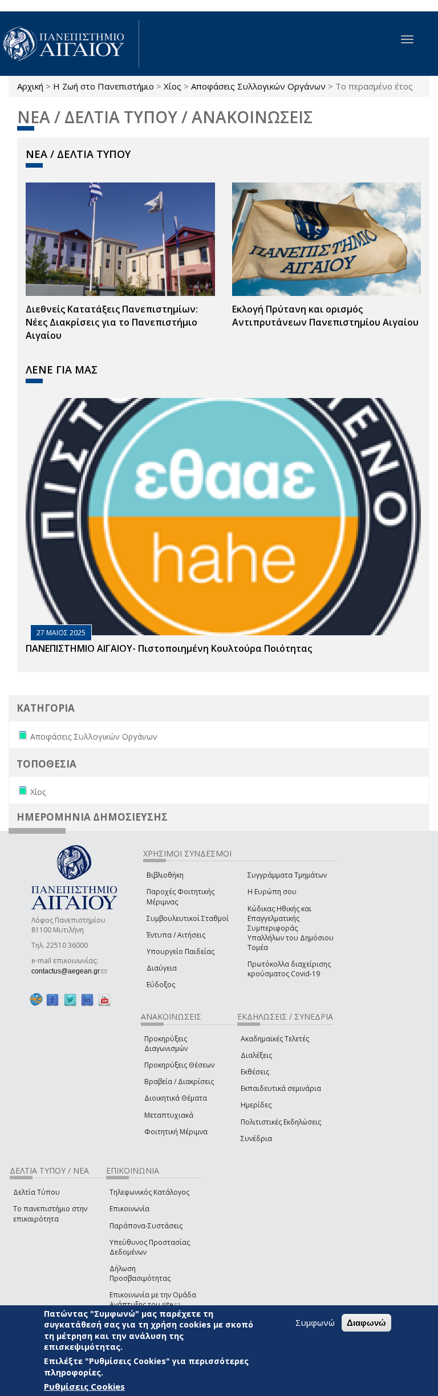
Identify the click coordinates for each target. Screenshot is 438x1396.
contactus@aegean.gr (69, 971)
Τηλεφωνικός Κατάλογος (149, 1192)
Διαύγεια (162, 968)
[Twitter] (70, 999)
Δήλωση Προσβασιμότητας (140, 1273)
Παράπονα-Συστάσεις (146, 1226)
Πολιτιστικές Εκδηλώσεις (281, 1122)
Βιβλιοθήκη (165, 875)
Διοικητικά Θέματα (175, 1098)
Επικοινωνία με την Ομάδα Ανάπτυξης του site (153, 1299)
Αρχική (30, 86)
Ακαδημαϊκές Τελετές (275, 1039)
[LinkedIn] (87, 999)
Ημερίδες (256, 1105)
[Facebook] (52, 999)
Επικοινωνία (129, 1209)
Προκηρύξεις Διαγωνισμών (166, 1043)
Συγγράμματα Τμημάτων (287, 875)
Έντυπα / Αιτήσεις (176, 935)
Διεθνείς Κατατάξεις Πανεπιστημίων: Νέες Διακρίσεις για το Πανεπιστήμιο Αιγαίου (112, 322)
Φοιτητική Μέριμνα (176, 1132)
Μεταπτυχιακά (168, 1115)
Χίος (172, 86)
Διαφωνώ (366, 1323)
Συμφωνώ (315, 1322)
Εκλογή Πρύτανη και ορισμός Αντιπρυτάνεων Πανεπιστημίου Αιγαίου (325, 315)
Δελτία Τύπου (36, 1192)
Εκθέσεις (255, 1072)
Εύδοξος (161, 984)
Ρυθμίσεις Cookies (84, 1386)
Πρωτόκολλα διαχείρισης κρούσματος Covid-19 (289, 969)
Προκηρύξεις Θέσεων (179, 1065)
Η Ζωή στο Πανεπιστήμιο (103, 86)
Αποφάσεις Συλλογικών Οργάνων (258, 86)
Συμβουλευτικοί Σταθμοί (188, 918)
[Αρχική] (69, 43)
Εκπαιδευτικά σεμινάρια (281, 1088)
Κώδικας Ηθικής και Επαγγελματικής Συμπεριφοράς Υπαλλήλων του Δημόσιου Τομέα (291, 928)
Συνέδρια (256, 1138)
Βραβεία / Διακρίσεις (179, 1081)
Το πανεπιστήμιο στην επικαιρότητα (50, 1213)
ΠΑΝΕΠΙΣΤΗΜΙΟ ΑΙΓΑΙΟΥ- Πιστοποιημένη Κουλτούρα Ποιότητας (169, 648)
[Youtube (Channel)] (104, 999)
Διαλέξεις (256, 1055)
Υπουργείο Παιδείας (180, 951)
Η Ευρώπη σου (272, 891)
